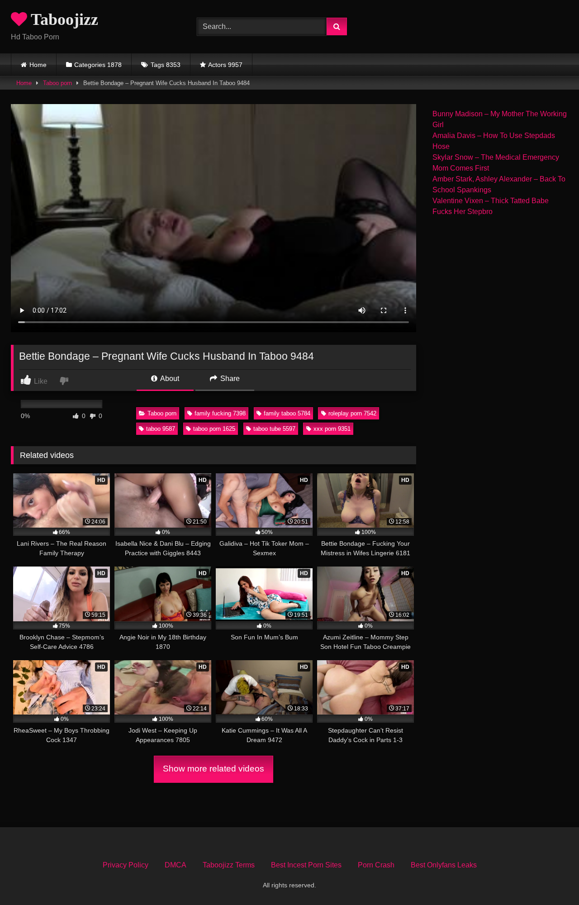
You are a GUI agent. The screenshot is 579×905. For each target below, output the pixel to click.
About (169, 378)
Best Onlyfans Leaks (444, 865)
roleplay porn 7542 (352, 413)
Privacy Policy (125, 865)
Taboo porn (57, 83)
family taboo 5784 (287, 413)
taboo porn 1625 (214, 428)
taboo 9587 (160, 428)
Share (229, 378)
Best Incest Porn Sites (306, 865)
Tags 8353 (165, 64)
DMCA (175, 865)
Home (38, 64)
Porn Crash (376, 865)
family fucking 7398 (220, 413)
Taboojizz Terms (229, 865)
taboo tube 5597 (274, 428)
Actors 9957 (225, 64)
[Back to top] (551, 878)
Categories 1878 (98, 64)
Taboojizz (62, 19)
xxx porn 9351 (332, 428)
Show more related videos (213, 768)
